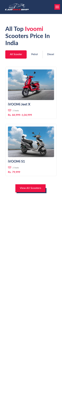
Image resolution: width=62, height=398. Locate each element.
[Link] (31, 84)
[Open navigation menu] (57, 7)
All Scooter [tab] (16, 54)
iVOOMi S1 (16, 161)
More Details (31, 95)
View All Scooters (30, 188)
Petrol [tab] (34, 54)
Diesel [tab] (50, 54)
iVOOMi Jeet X (19, 104)
